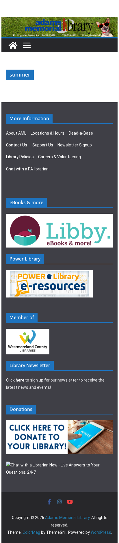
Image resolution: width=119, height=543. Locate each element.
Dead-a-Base (81, 133)
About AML (16, 133)
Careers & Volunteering (59, 157)
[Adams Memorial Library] (59, 20)
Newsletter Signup (74, 145)
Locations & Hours (47, 133)
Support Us (42, 145)
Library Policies (20, 157)
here (20, 380)
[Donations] (59, 423)
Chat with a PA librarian (27, 169)
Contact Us (16, 145)
